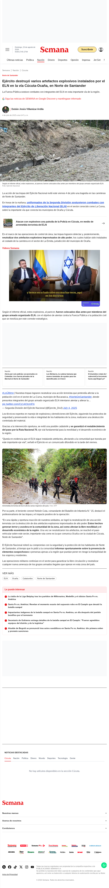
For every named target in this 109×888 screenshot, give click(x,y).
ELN (6, 578)
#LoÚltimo (8, 393)
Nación (16, 70)
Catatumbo (28, 578)
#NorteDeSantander (80, 396)
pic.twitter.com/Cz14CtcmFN (18, 404)
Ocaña (15, 578)
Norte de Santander (46, 578)
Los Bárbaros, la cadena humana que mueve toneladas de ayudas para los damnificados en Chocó (61, 376)
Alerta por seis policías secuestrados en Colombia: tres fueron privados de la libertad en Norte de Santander (21, 376)
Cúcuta (25, 70)
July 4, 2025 (70, 407)
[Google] (4, 867)
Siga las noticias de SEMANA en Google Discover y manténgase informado (43, 98)
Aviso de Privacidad (13, 874)
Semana (6, 70)
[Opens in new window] (9, 867)
